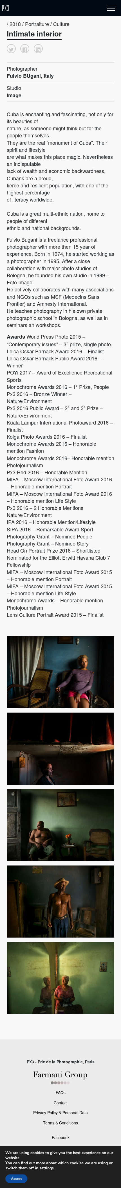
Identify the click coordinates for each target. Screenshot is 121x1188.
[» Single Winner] (38, 8)
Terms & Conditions (60, 1123)
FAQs (61, 1092)
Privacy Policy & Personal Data (60, 1112)
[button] (11, 48)
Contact (61, 1102)
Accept (16, 1178)
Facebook (61, 1137)
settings (46, 1168)
